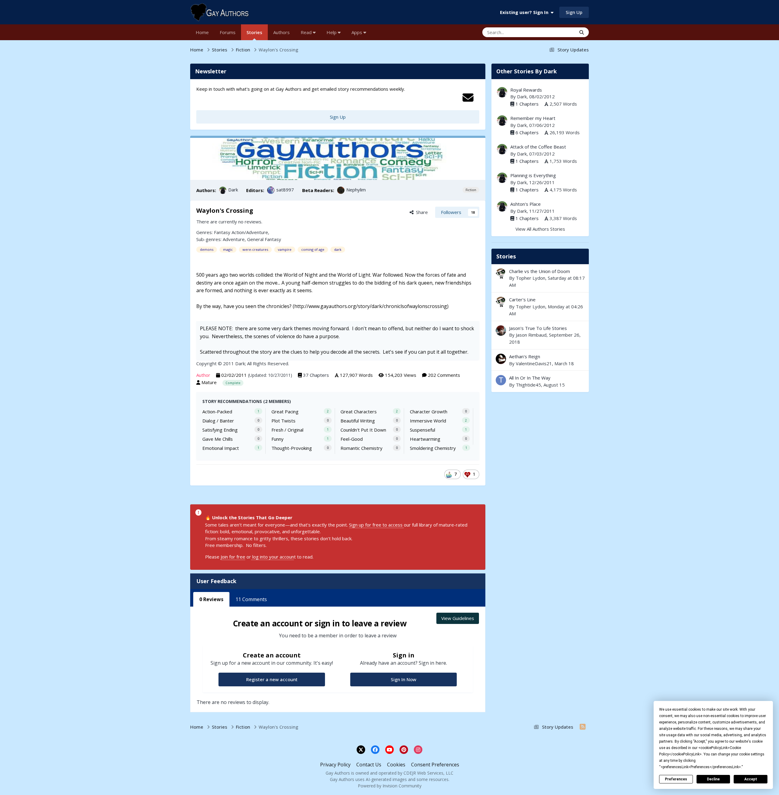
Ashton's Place (525, 204)
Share (421, 212)
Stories (254, 32)
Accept (750, 779)
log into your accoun (272, 557)
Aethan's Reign (540, 359)
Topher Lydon (530, 278)
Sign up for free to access (376, 525)
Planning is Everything (533, 175)
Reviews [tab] (211, 599)
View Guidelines (457, 618)
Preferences (676, 779)
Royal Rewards (526, 90)
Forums (228, 32)
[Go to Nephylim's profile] (340, 190)
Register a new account (272, 679)
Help (332, 32)
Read (307, 32)
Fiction (471, 190)
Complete (232, 383)
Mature (209, 382)
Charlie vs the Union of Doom (539, 271)
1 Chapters (527, 104)
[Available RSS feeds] (582, 727)
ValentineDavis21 (534, 363)
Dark (233, 190)
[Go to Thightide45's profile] (501, 380)
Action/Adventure (250, 232)
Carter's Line (522, 299)
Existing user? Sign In (525, 12)
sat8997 (285, 190)
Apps (357, 32)
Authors (281, 32)
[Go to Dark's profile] (222, 190)
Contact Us (368, 764)
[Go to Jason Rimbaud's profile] (501, 330)
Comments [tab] (251, 599)
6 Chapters (527, 132)
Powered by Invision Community (389, 786)
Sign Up (574, 12)
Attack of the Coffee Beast (538, 147)
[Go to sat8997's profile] (270, 190)
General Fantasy (264, 239)
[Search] (582, 32)
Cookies (396, 764)
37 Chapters (316, 375)
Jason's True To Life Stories (538, 328)
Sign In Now (403, 679)
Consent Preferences (435, 764)
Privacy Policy (335, 764)
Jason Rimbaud (531, 335)
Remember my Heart (532, 118)
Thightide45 (528, 385)
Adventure (234, 239)
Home (202, 32)
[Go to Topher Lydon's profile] (501, 273)
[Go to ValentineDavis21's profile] (501, 359)
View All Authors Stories (540, 229)
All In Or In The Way (529, 378)
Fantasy (222, 232)
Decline (713, 779)
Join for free (233, 557)
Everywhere (556, 32)
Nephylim (356, 190)
